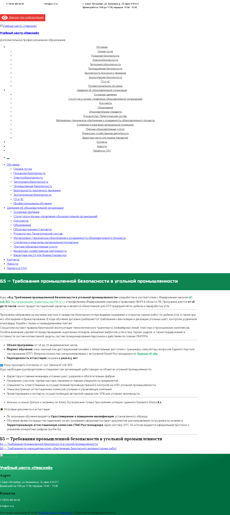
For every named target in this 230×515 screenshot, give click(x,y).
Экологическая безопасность (105, 77)
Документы (105, 103)
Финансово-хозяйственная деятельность (105, 133)
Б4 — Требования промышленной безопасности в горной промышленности (49, 444)
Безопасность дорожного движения (105, 73)
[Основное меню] (8, 158)
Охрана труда (105, 51)
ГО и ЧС (105, 81)
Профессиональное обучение (105, 86)
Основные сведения (105, 94)
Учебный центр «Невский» (19, 33)
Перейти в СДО (102, 150)
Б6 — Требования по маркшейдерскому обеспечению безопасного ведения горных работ (58, 448)
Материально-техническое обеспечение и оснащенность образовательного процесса (105, 120)
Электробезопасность (105, 60)
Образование (105, 107)
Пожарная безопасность (105, 55)
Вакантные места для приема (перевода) (105, 137)
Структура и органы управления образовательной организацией (105, 99)
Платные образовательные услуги (105, 129)
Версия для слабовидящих (26, 17)
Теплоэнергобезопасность (105, 64)
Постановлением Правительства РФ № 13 (38, 301)
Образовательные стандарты (105, 111)
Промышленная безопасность (105, 68)
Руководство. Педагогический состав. (105, 116)
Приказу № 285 (147, 353)
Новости (102, 146)
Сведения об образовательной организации (102, 90)
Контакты (102, 142)
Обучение (102, 47)
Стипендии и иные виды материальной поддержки (105, 124)
